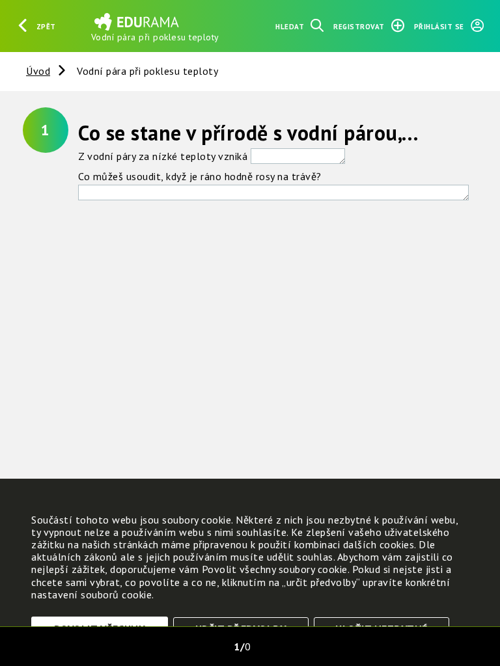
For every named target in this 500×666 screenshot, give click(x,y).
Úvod (38, 70)
